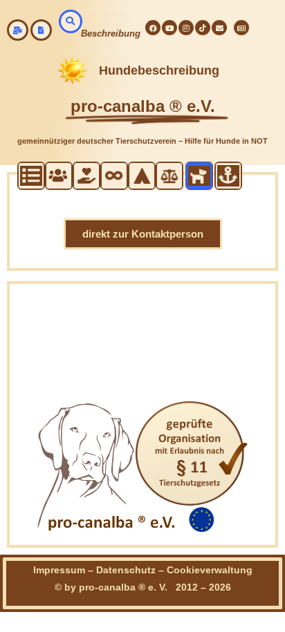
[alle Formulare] (17, 30)
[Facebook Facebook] (152, 27)
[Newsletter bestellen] (241, 27)
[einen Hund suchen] (70, 21)
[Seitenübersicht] (41, 30)
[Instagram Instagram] (186, 27)
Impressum (59, 569)
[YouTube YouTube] (169, 27)
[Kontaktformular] (219, 27)
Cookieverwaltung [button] (209, 569)
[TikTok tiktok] (202, 27)
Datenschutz (126, 569)
